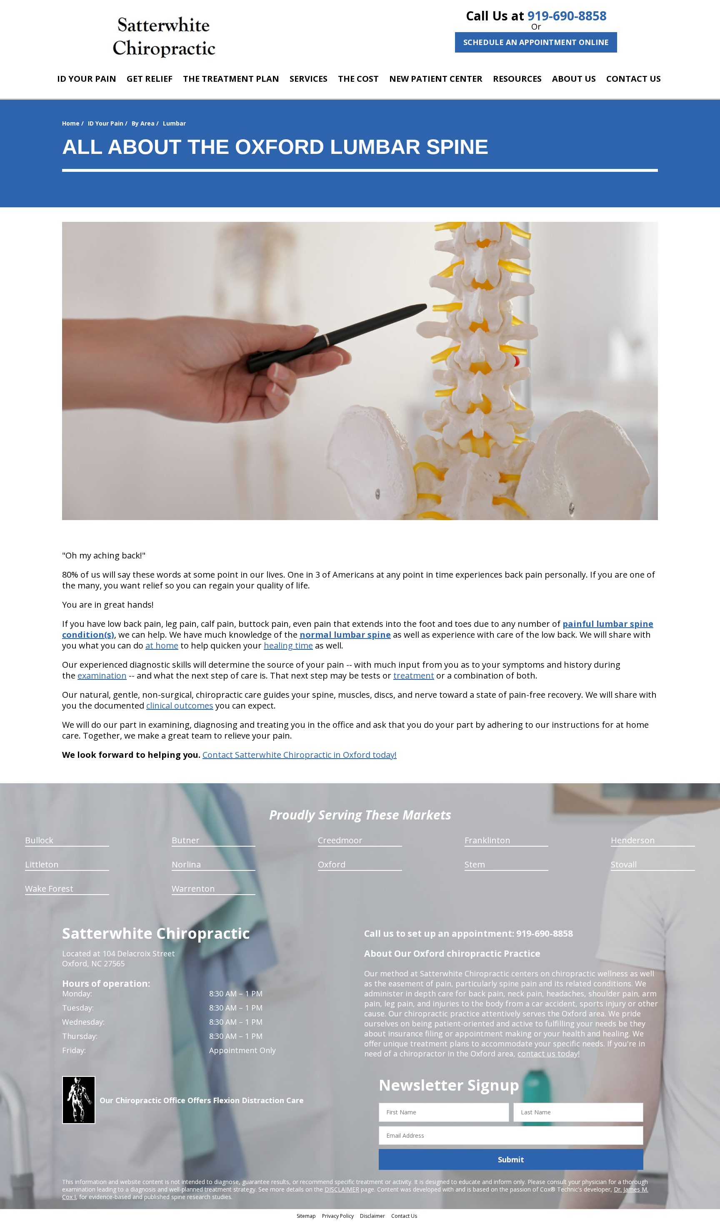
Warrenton (193, 888)
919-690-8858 (567, 15)
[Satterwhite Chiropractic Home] (164, 35)
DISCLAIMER (342, 1189)
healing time (288, 645)
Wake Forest (49, 888)
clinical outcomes (179, 705)
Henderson (633, 840)
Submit (511, 1159)
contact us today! (549, 1054)
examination (102, 675)
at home (161, 645)
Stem (475, 864)
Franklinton (487, 840)
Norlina (186, 864)
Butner (186, 840)
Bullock (39, 840)
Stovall (624, 864)
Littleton (42, 864)
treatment (413, 675)
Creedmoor (340, 840)
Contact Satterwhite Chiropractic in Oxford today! (299, 754)
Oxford (331, 864)
